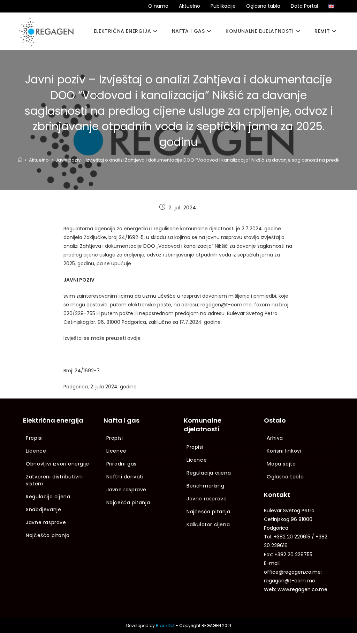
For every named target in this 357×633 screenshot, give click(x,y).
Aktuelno (189, 5)
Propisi (34, 437)
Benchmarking (205, 485)
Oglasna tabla (263, 5)
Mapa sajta (281, 463)
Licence (36, 450)
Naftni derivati (125, 476)
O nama (158, 5)
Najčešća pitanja (48, 535)
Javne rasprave (46, 522)
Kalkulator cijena (208, 524)
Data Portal (304, 5)
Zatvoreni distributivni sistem (54, 480)
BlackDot (165, 625)
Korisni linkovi (284, 450)
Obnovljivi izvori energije (57, 463)
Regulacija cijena (48, 496)
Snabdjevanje (43, 509)
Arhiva (275, 437)
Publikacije (223, 5)
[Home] (20, 160)
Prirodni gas (121, 463)
